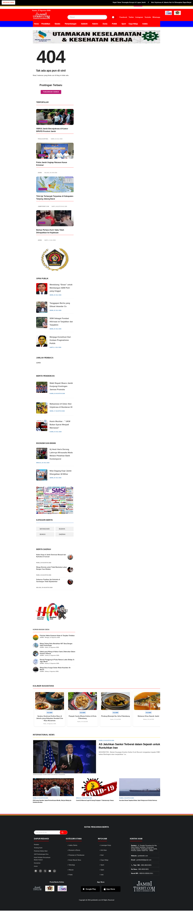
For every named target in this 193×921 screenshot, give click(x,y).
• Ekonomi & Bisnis (74, 850)
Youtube (148, 17)
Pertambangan (70, 24)
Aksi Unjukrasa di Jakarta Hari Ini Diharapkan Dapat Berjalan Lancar (155, 2)
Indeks (145, 24)
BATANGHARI (45, 529)
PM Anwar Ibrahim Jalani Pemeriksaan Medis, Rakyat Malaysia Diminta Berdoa (52, 801)
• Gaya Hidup (104, 860)
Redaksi (36, 844)
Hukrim (95, 24)
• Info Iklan (103, 850)
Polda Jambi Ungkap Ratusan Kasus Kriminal (51, 163)
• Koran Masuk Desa (74, 860)
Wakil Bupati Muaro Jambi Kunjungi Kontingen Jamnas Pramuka (61, 386)
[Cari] (63, 832)
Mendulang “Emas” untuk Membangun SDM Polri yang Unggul (61, 288)
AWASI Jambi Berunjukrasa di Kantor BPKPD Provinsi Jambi (52, 130)
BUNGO (42, 534)
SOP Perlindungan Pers (41, 854)
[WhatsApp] (54, 871)
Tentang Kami (38, 848)
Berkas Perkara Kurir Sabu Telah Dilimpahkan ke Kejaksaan (50, 231)
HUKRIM (42, 155)
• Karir (102, 855)
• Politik (70, 875)
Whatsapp (156, 17)
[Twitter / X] (45, 871)
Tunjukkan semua (51, 92)
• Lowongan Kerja (105, 845)
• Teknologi (71, 865)
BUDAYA (62, 529)
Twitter (131, 17)
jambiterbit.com (96, 900)
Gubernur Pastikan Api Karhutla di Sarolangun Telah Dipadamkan (48, 580)
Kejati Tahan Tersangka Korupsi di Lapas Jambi (110, 2)
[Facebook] (36, 871)
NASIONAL (42, 189)
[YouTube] (50, 871)
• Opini (102, 870)
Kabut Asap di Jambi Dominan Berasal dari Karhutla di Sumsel (51, 556)
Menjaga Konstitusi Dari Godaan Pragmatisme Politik (60, 340)
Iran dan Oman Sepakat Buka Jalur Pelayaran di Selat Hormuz (138, 800)
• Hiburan (70, 870)
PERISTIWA (43, 121)
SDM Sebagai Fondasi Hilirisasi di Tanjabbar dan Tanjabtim (61, 321)
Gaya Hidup (133, 24)
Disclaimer (37, 863)
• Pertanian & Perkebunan (76, 855)
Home (36, 24)
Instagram (139, 17)
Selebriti (84, 24)
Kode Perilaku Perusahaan (42, 857)
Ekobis (57, 24)
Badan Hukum (38, 860)
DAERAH (62, 534)
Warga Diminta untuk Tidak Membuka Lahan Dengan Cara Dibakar (51, 568)
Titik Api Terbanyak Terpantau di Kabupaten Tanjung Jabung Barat (54, 197)
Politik (114, 24)
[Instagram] (40, 871)
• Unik (102, 875)
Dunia (105, 24)
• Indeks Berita (72, 845)
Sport (124, 24)
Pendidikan (45, 24)
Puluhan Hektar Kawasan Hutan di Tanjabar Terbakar (57, 635)
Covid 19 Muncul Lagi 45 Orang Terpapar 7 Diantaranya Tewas (95, 800)
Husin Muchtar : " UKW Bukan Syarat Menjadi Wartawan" (60, 424)
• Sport (102, 865)
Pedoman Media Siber (41, 851)
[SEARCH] (101, 17)
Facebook (123, 17)
